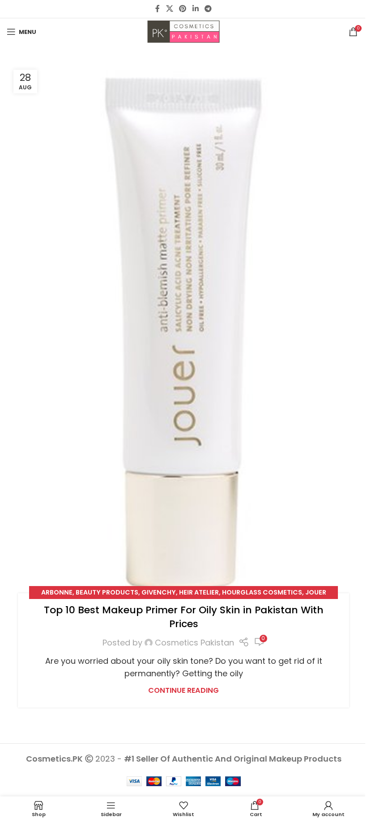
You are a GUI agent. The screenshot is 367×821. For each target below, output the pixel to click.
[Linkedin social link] (195, 9)
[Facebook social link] (157, 9)
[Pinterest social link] (182, 9)
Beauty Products (107, 592)
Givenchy (158, 592)
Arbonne (57, 592)
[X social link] (169, 9)
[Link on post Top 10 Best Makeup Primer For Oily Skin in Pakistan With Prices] (183, 333)
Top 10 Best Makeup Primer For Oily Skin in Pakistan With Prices (184, 617)
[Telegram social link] (207, 9)
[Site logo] (183, 31)
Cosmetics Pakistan (194, 642)
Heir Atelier (199, 592)
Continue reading (183, 690)
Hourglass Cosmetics (262, 592)
